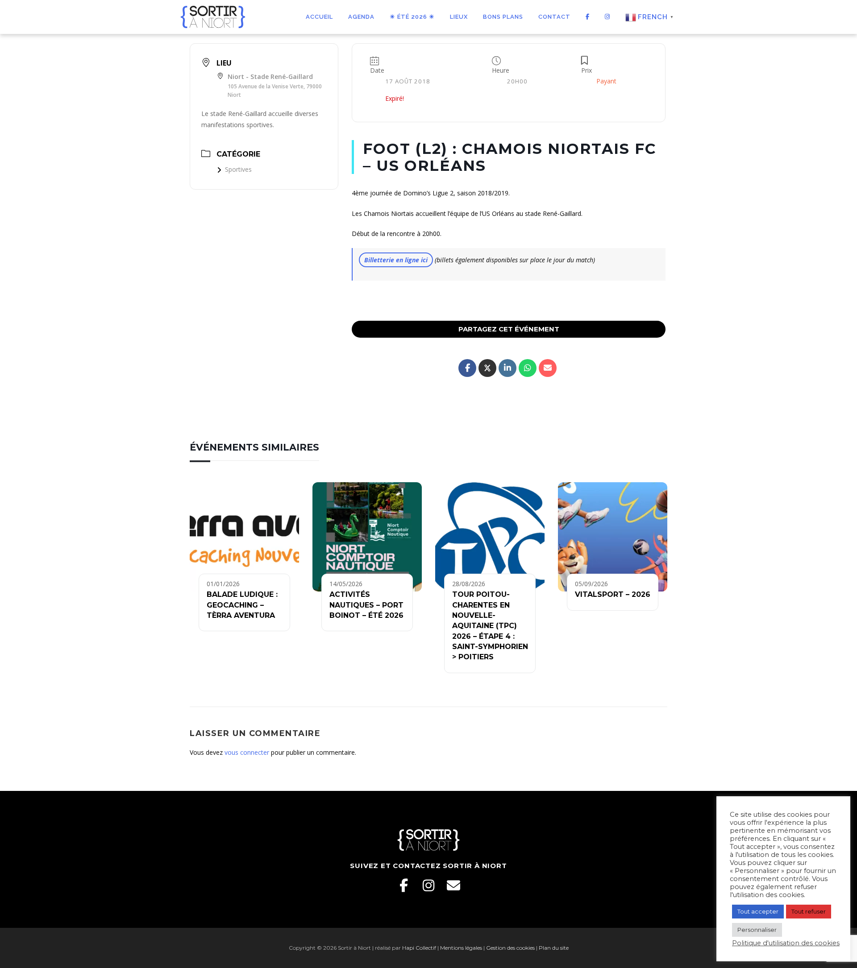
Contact (554, 16)
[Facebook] (403, 885)
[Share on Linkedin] (507, 368)
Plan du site (554, 947)
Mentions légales (461, 947)
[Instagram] (428, 885)
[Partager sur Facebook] (467, 368)
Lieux (459, 16)
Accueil (319, 16)
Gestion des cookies (510, 947)
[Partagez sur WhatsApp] (528, 368)
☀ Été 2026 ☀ (412, 16)
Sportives (238, 169)
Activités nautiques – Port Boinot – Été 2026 (366, 605)
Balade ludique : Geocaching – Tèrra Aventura (242, 605)
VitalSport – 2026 (612, 594)
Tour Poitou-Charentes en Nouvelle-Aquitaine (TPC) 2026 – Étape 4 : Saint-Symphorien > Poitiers (490, 625)
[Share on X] (487, 368)
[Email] (453, 885)
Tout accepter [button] (757, 911)
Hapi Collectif (419, 947)
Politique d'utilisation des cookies (786, 943)
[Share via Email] (548, 368)
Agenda (361, 16)
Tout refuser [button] (808, 911)
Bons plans (503, 16)
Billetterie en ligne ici (396, 260)
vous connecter (247, 752)
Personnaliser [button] (757, 929)
